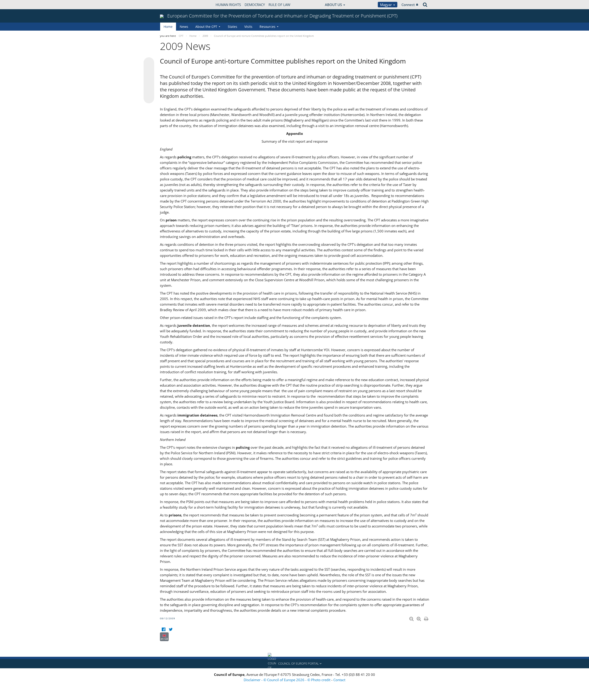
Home (168, 26)
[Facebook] (163, 629)
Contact (339, 679)
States (232, 26)
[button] (294, 663)
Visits (248, 26)
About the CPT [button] (206, 26)
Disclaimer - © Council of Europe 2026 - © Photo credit (287, 679)
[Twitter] (170, 629)
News (184, 26)
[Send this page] (148, 98)
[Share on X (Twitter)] (148, 71)
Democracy (255, 4)
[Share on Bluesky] (148, 63)
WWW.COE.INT (171, 5)
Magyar (386, 4)
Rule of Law (279, 4)
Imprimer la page (426, 617)
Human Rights (228, 4)
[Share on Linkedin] (148, 89)
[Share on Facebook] (148, 80)
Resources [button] (267, 26)
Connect (408, 4)
